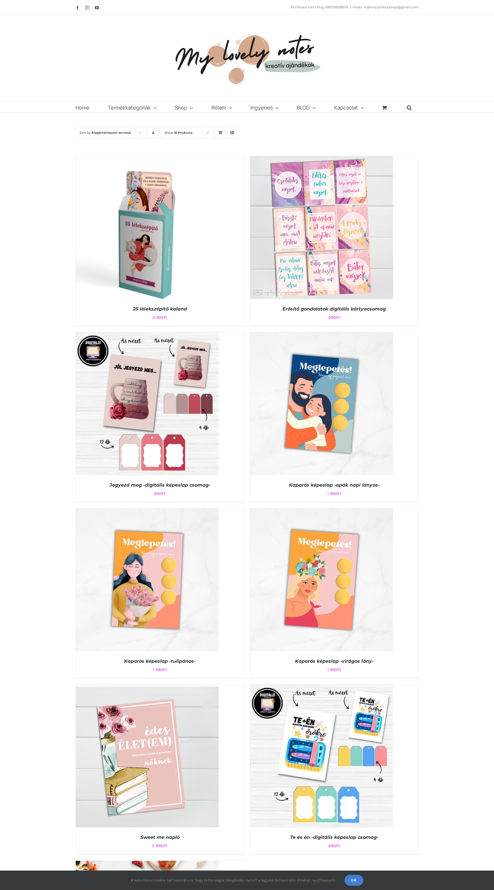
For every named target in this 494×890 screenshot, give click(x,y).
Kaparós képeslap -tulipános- (160, 661)
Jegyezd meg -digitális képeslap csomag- (159, 485)
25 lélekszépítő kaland (160, 309)
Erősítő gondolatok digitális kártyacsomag (334, 309)
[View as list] (232, 132)
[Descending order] (153, 133)
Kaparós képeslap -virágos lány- (334, 661)
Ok (354, 880)
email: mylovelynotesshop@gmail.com (385, 7)
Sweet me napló (160, 837)
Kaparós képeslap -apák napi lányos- (334, 485)
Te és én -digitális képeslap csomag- (334, 837)
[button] (409, 106)
